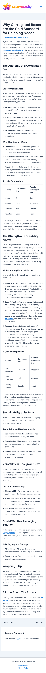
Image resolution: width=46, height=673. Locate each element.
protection (9, 319)
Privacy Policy (23, 668)
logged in (19, 638)
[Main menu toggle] (41, 6)
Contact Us (23, 665)
